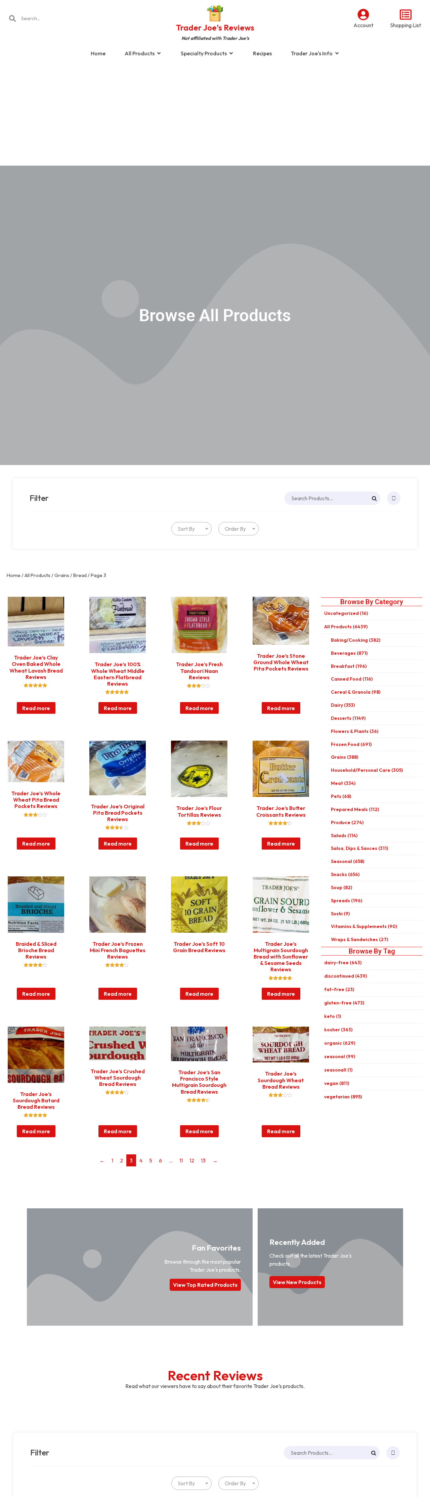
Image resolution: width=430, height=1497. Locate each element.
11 (181, 1160)
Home (13, 575)
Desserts (348, 718)
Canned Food (352, 679)
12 (191, 1160)
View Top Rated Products (205, 1284)
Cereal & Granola (355, 692)
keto (332, 1016)
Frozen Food (351, 744)
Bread (80, 575)
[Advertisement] (215, 115)
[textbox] (185, 528)
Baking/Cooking (355, 640)
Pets (341, 796)
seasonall (338, 1070)
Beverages (349, 653)
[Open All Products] (159, 53)
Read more (36, 708)
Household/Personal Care (367, 770)
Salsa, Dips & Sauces (359, 848)
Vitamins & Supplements (364, 926)
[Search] (374, 498)
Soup (341, 887)
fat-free (339, 989)
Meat (343, 783)
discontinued (345, 976)
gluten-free (344, 1003)
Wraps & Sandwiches (359, 939)
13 (203, 1160)
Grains (61, 575)
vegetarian (343, 1097)
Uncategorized (346, 613)
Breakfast (349, 666)
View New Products (297, 1282)
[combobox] (191, 528)
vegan (336, 1083)
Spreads (346, 901)
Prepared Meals (355, 809)
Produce (347, 822)
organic (339, 1043)
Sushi (340, 914)
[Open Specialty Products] (231, 53)
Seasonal (347, 861)
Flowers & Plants (354, 731)
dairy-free (342, 963)
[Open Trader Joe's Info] (337, 53)
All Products (37, 575)
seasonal (339, 1056)
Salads (344, 835)
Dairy (343, 705)
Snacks (345, 874)
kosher (338, 1030)
